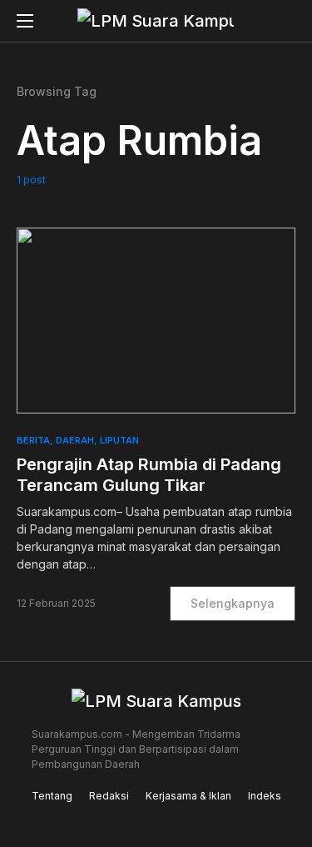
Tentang (52, 795)
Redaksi (109, 795)
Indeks (264, 795)
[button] (25, 21)
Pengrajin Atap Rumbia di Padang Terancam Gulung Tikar (149, 474)
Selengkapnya (233, 603)
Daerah (75, 440)
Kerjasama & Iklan (188, 795)
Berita (33, 440)
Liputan (119, 440)
